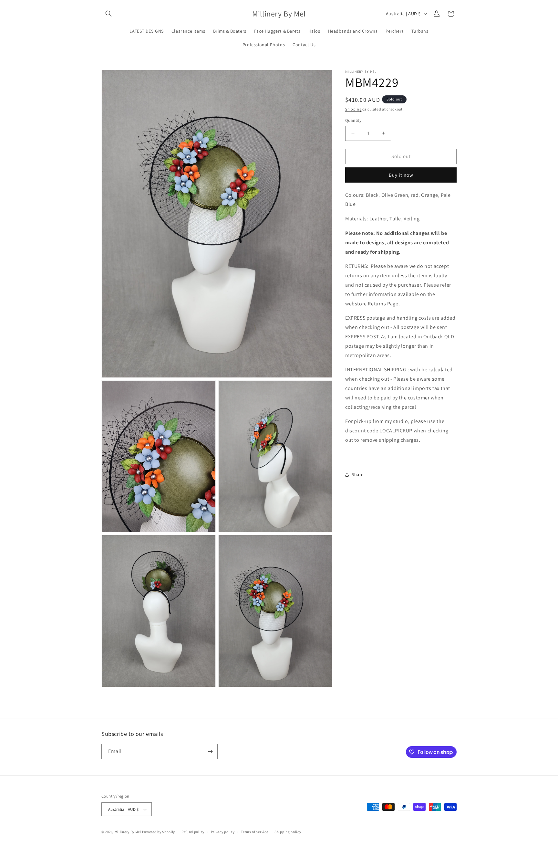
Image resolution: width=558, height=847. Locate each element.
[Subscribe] (210, 751)
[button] (108, 13)
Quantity (353, 120)
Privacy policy (223, 832)
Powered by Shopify (158, 832)
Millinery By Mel (128, 832)
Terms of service (254, 832)
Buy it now (401, 175)
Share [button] (358, 474)
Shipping (353, 109)
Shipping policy (287, 832)
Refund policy (192, 832)
